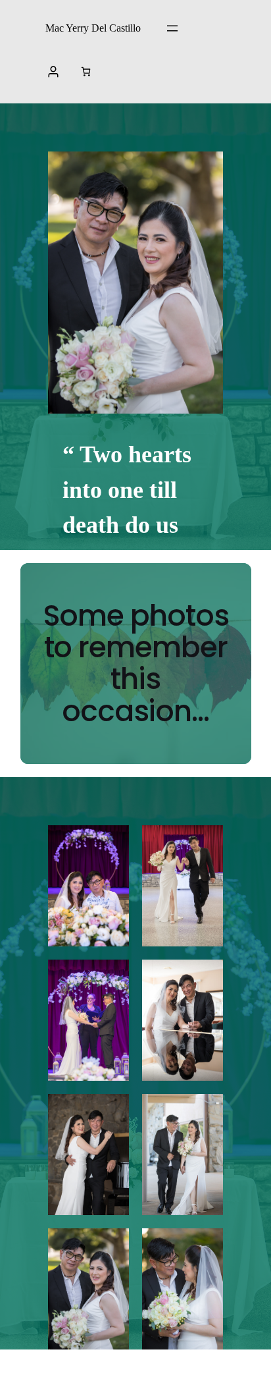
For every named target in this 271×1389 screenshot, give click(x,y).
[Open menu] (172, 28)
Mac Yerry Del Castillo (93, 28)
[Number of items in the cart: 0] (85, 71)
